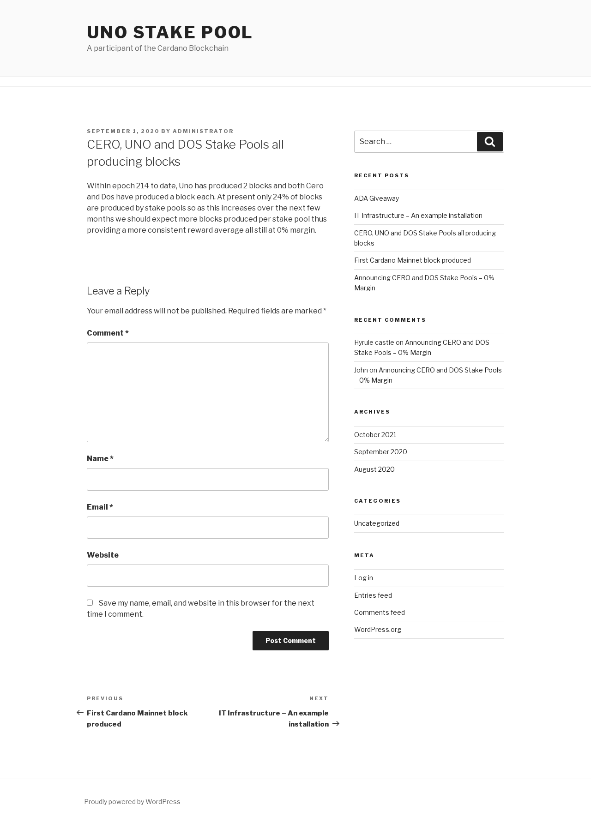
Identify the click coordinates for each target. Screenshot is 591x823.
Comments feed (379, 612)
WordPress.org (377, 629)
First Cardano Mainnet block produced (412, 260)
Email (100, 507)
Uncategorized (376, 523)
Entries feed (373, 595)
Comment (108, 333)
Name (100, 458)
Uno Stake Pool (170, 32)
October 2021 (375, 435)
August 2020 (374, 469)
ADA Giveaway (376, 198)
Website (103, 555)
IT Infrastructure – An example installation (418, 215)
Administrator (203, 131)
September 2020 (380, 452)
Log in (363, 578)
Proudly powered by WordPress (132, 801)
